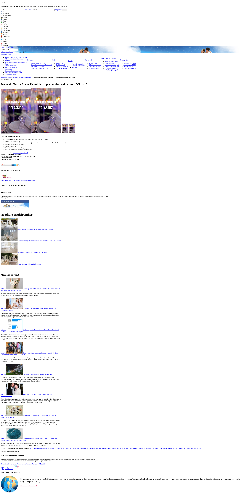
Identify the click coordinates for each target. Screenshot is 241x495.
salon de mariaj (81, 448)
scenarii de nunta (154, 448)
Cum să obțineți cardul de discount (41, 65)
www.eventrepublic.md (20, 153)
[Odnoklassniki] (17, 165)
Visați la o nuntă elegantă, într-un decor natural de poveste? (35, 229)
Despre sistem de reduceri (38, 63)
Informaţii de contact (130, 63)
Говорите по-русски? (7, 47)
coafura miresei (164, 448)
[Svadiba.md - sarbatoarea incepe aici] (15, 208)
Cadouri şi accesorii (10, 74)
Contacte (29, 464)
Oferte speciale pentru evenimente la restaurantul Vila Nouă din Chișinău (39, 241)
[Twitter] (15, 165)
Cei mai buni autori (110, 68)
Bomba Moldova (197, 448)
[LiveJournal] (19, 165)
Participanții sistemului (38, 66)
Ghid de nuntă (93, 63)
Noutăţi (15, 77)
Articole (74, 67)
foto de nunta (145, 448)
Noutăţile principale (78, 64)
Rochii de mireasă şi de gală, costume (16, 57)
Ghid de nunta (99, 448)
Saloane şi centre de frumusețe (14, 59)
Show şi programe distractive (13, 72)
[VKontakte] (13, 165)
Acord (14, 464)
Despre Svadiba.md (6, 464)
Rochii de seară (60, 65)
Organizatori (8, 69)
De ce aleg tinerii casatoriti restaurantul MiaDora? (37, 374)
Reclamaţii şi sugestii (20, 52)
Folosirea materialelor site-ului (10, 451)
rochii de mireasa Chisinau (38, 448)
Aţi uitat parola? (27, 10)
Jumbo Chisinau (109, 448)
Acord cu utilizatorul (130, 68)
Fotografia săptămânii (111, 61)
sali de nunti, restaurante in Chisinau (65, 448)
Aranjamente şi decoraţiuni (13, 71)
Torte (6, 64)
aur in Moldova (173, 448)
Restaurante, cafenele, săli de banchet (16, 62)
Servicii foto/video (10, 66)
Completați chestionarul (28, 486)
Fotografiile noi (109, 63)
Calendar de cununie (95, 65)
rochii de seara (50, 448)
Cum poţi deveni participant (39, 68)
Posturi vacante (128, 66)
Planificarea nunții (94, 68)
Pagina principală (6, 77)
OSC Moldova (90, 448)
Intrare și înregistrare (7, 52)
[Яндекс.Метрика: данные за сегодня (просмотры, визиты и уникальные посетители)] (7, 469)
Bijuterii (7, 60)
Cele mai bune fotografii (112, 65)
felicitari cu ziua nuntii (185, 448)
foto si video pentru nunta (121, 448)
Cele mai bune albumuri (112, 66)
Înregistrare (58, 10)
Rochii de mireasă (61, 63)
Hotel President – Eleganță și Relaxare (29, 264)
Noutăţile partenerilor (78, 66)
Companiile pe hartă (95, 66)
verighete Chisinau (135, 448)
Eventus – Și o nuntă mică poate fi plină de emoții (32, 252)
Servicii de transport (11, 67)
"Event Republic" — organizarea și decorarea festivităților (18, 180)
